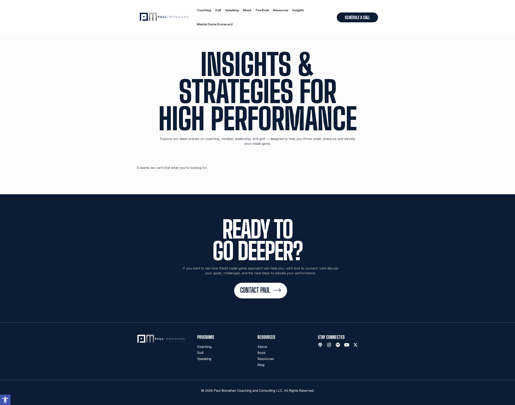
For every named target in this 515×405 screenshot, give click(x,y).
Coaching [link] (204, 10)
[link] (5, 400)
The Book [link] (262, 10)
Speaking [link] (232, 10)
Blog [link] (261, 365)
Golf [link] (218, 10)
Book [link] (262, 353)
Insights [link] (298, 10)
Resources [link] (280, 10)
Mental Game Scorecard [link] (215, 24)
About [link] (247, 10)
